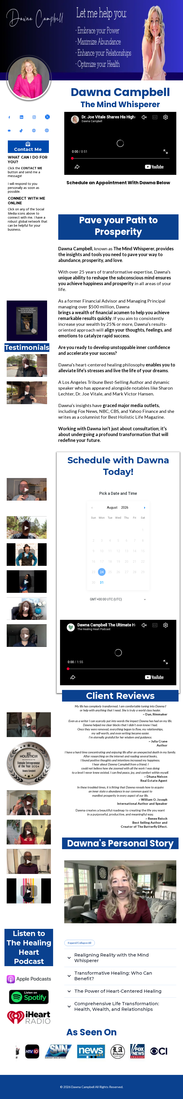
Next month (145, 507)
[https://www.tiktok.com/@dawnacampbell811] (21, 130)
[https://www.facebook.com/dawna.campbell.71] (9, 117)
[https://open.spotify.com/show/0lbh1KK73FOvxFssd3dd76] (29, 997)
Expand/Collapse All (79, 942)
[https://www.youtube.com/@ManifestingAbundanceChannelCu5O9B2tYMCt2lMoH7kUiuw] (9, 130)
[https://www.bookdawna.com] (34, 130)
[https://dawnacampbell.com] (47, 130)
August (112, 508)
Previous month (92, 507)
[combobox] (118, 599)
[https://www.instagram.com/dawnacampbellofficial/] (34, 117)
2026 (124, 508)
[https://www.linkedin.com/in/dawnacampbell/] (21, 117)
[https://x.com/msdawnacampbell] (47, 116)
